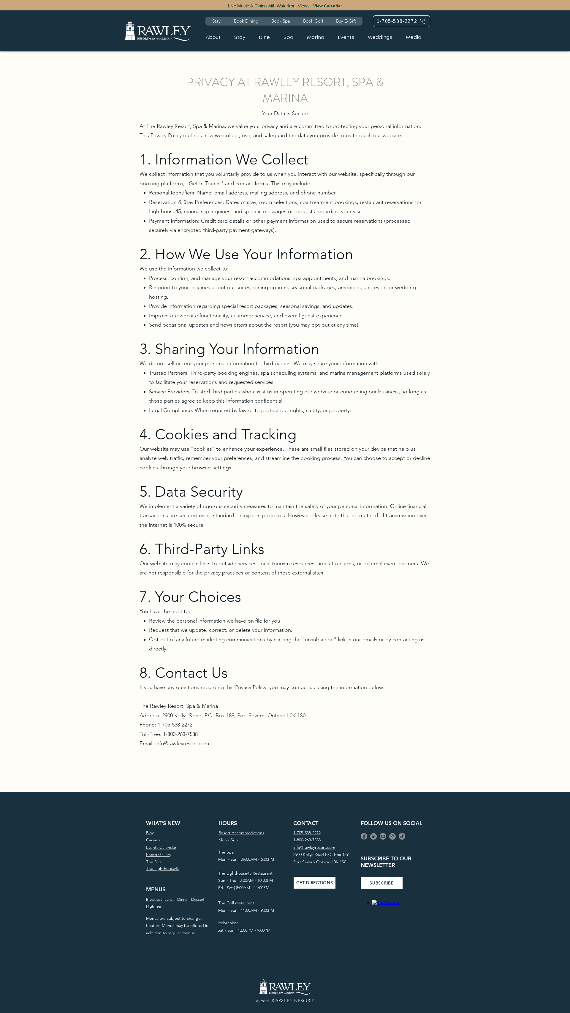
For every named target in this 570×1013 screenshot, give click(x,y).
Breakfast (154, 899)
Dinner (183, 899)
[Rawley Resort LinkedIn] (373, 836)
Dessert (197, 899)
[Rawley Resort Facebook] (364, 836)
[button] (382, 883)
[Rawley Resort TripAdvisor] (383, 836)
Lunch (169, 899)
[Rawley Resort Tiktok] (402, 836)
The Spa (226, 852)
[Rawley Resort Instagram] (392, 836)
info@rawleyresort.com (182, 743)
